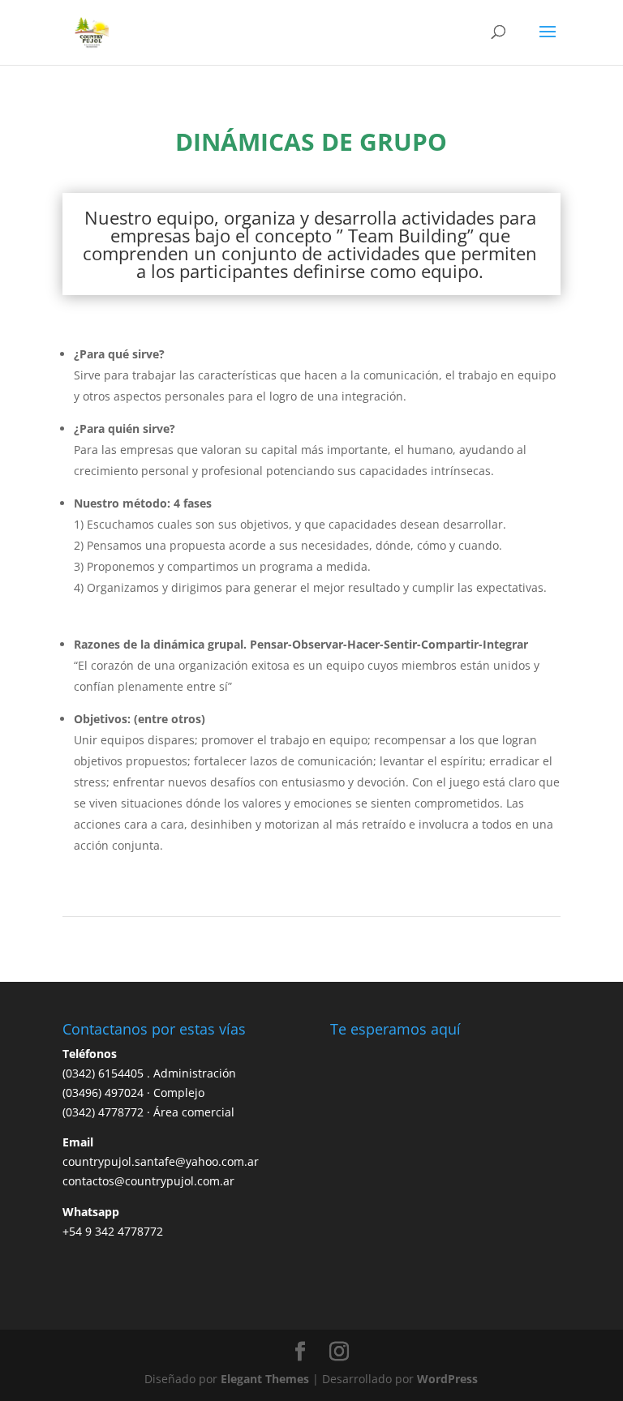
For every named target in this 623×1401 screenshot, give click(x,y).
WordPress (447, 1378)
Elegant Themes (265, 1378)
